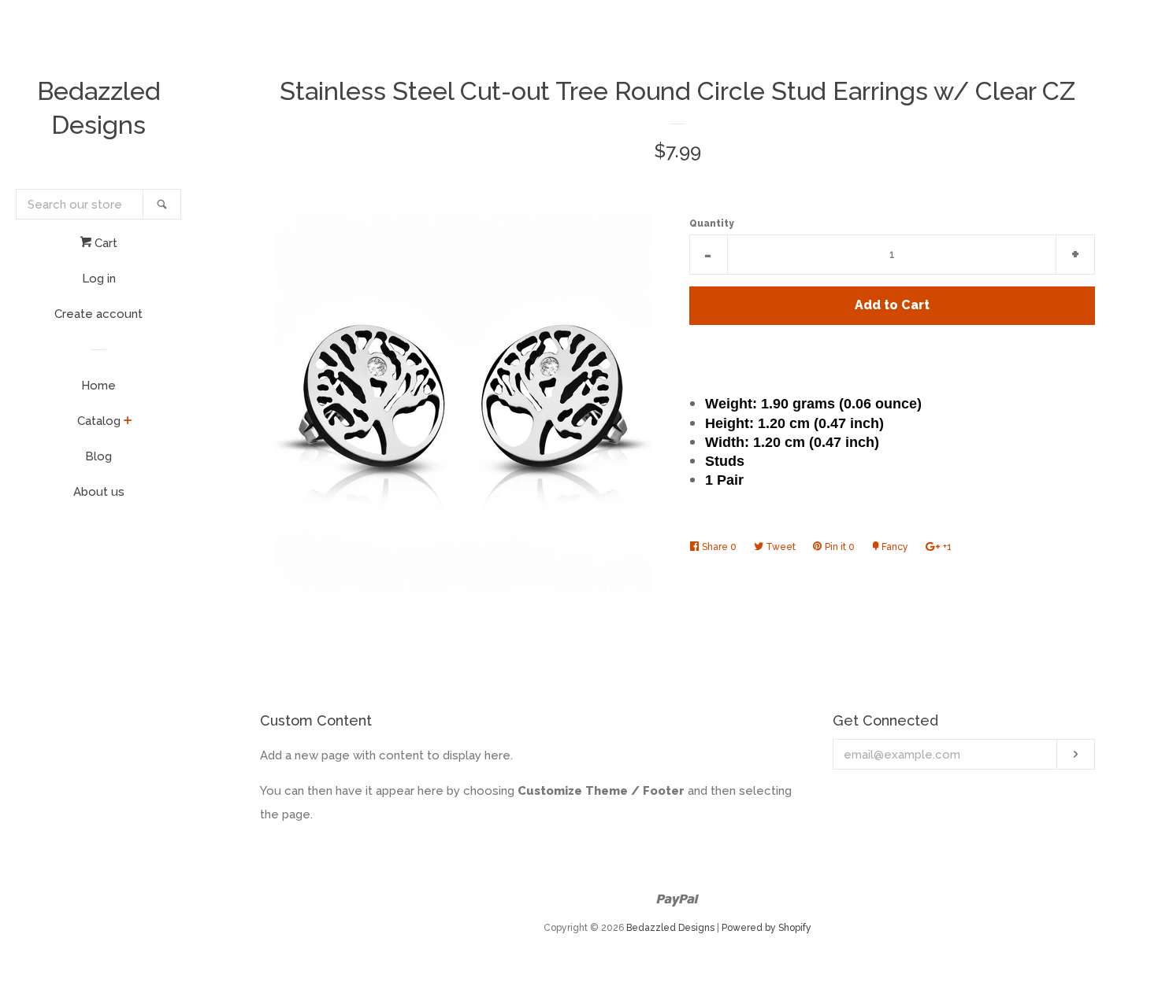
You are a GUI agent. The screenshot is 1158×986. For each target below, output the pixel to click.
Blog (98, 456)
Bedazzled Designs (99, 107)
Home (98, 386)
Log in (99, 278)
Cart (104, 243)
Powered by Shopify (766, 927)
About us (98, 492)
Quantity (711, 223)
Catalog (99, 421)
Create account (98, 314)
